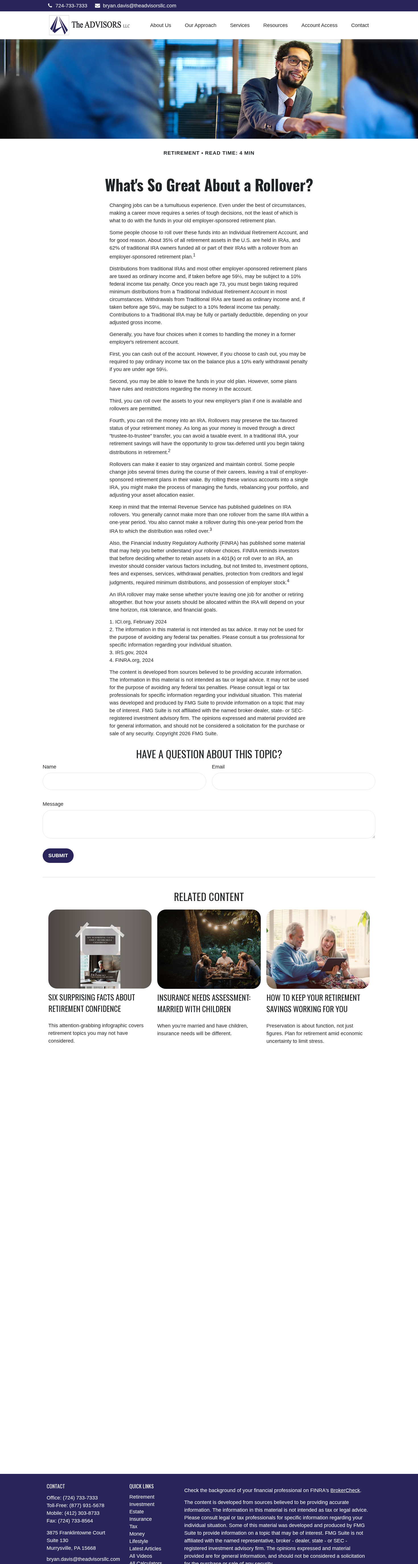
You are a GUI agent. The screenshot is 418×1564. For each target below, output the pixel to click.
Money (137, 1534)
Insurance (140, 1519)
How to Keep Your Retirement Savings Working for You (313, 1003)
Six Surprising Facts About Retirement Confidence (91, 1002)
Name (49, 767)
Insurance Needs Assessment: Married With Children (204, 1003)
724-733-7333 (71, 6)
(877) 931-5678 (86, 1505)
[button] (161, 25)
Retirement (141, 1497)
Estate (136, 1512)
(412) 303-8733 (82, 1513)
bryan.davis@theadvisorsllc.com (139, 6)
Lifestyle (138, 1541)
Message (53, 804)
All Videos (140, 1556)
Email (218, 767)
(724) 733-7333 (80, 1498)
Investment (141, 1504)
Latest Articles (145, 1548)
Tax (133, 1526)
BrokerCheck (345, 1490)
